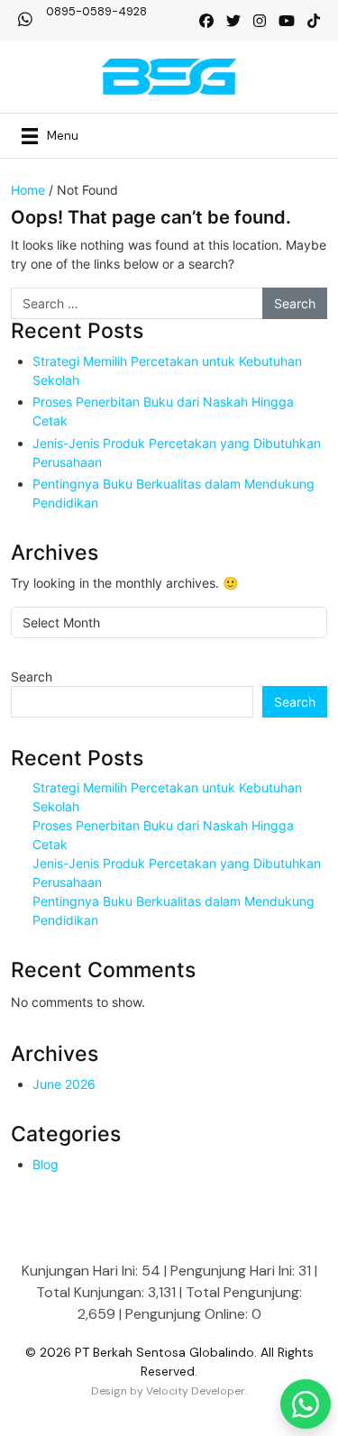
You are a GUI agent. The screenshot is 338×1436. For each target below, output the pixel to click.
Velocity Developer (195, 1391)
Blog (45, 1164)
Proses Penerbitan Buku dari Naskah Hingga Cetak (163, 411)
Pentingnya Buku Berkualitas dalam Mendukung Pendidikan (173, 493)
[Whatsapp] (305, 1404)
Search (31, 676)
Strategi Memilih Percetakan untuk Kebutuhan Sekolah (167, 370)
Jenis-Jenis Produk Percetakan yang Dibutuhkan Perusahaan (176, 452)
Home (28, 189)
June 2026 (64, 1084)
